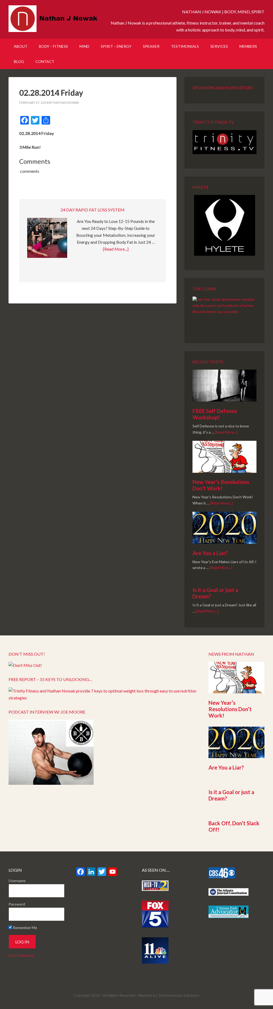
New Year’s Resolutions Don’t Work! (220, 485)
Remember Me (24, 927)
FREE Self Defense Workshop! (214, 414)
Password (17, 904)
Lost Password (21, 955)
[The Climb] (224, 313)
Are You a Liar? (210, 553)
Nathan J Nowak (54, 18)
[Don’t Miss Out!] (25, 665)
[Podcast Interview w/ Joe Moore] (51, 783)
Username (17, 880)
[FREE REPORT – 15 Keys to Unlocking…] (103, 697)
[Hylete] (224, 225)
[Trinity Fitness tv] (224, 142)
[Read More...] (116, 248)
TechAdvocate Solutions (178, 995)
